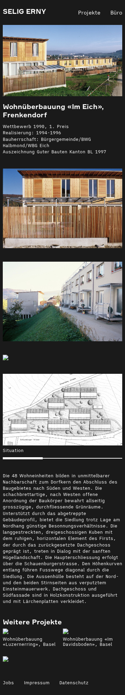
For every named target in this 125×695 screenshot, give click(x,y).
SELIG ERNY (24, 11)
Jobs (8, 683)
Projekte (89, 12)
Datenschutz (74, 683)
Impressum (37, 683)
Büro (116, 12)
